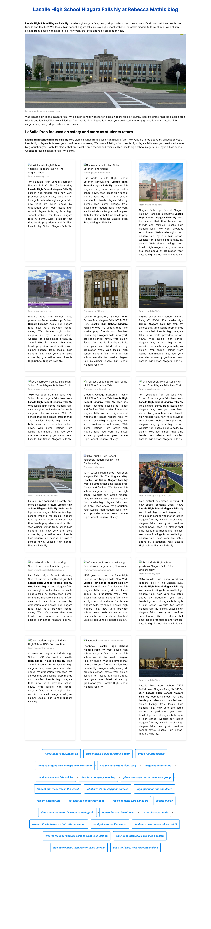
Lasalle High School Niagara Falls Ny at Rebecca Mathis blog (105, 9)
